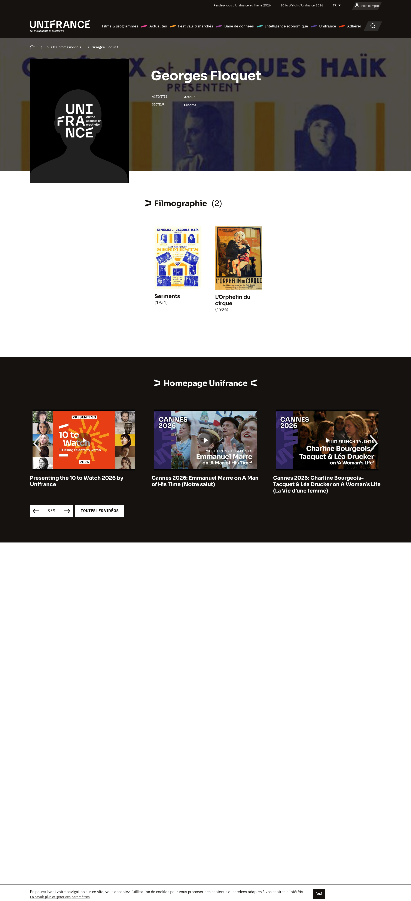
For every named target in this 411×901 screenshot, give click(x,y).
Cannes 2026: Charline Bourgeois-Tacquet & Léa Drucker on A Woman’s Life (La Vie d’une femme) (257, 484)
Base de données (239, 26)
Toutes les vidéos (100, 510)
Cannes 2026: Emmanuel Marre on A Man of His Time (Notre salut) (135, 481)
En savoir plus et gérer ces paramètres (60, 897)
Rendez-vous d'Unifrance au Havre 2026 (242, 5)
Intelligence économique (286, 26)
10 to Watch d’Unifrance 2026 (301, 5)
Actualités (158, 26)
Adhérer (354, 26)
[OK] (319, 894)
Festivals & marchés (195, 26)
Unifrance (327, 26)
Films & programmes (120, 26)
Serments (167, 296)
